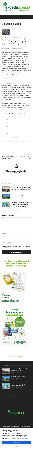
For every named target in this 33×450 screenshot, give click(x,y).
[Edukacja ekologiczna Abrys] (16, 7)
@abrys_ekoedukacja (16, 356)
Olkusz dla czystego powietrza (21, 195)
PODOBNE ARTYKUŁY (7, 184)
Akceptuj (16, 442)
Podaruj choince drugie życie (25, 157)
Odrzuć (16, 446)
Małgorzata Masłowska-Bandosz (16, 172)
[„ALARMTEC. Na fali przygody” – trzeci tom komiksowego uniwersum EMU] (6, 204)
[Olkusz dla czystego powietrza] (6, 196)
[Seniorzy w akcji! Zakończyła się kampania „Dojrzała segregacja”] (6, 189)
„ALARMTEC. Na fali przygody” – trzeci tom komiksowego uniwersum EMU (21, 204)
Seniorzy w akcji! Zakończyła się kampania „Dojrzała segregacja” (21, 369)
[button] (31, 17)
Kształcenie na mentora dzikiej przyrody (8, 157)
